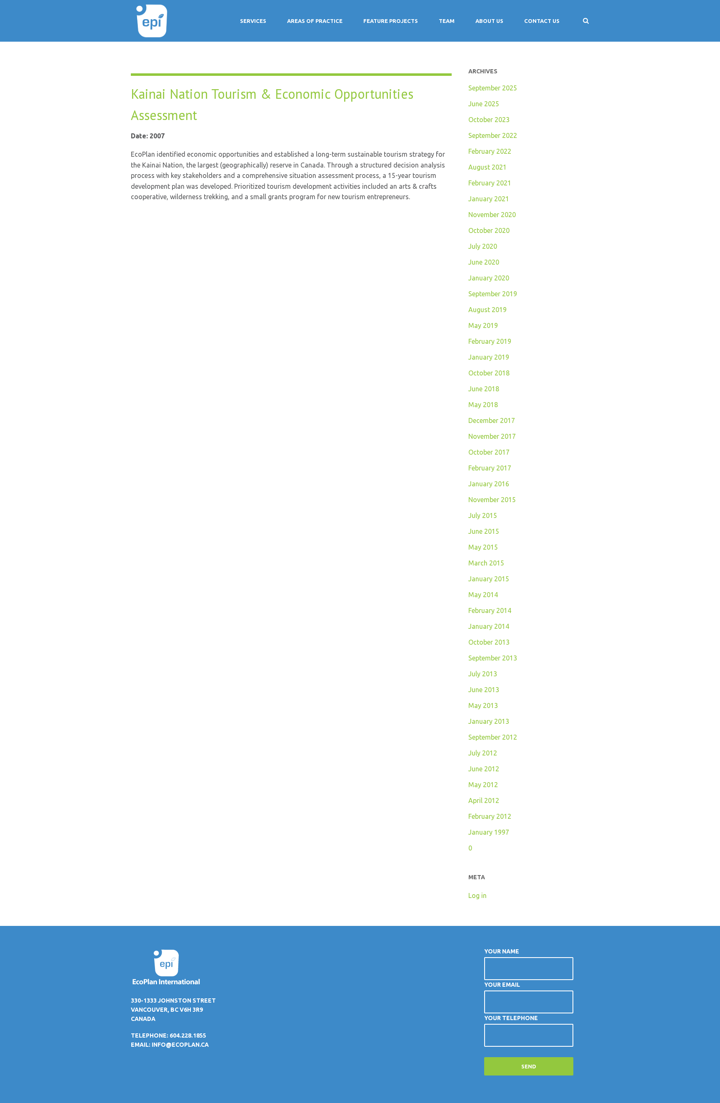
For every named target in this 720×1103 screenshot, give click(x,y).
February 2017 (489, 468)
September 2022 (492, 135)
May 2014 (483, 594)
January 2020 (488, 278)
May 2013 (483, 705)
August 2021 (487, 167)
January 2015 (488, 579)
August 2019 (487, 309)
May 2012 (483, 784)
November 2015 (492, 499)
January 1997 (488, 832)
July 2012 (482, 753)
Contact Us (542, 21)
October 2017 (489, 452)
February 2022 (489, 151)
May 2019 (483, 325)
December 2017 (491, 420)
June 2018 (483, 389)
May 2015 (483, 547)
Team (447, 21)
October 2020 (489, 230)
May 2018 (483, 404)
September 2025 (492, 88)
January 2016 (488, 484)
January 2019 (488, 357)
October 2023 (489, 119)
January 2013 (488, 721)
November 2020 (492, 214)
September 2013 (492, 658)
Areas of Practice (314, 21)
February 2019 (489, 341)
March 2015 (486, 563)
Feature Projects (390, 21)
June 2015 (483, 531)
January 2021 (488, 199)
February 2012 (489, 816)
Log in (477, 895)
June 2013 (483, 689)
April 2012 (483, 800)
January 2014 (488, 626)
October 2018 (489, 373)
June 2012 (483, 769)
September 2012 (492, 737)
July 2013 (482, 674)
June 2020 (483, 262)
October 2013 (489, 642)
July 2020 (482, 246)
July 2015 (482, 515)
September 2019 (492, 294)
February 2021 (489, 183)
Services (253, 21)
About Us (489, 21)
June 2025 (483, 104)
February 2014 (489, 610)
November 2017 (492, 436)
